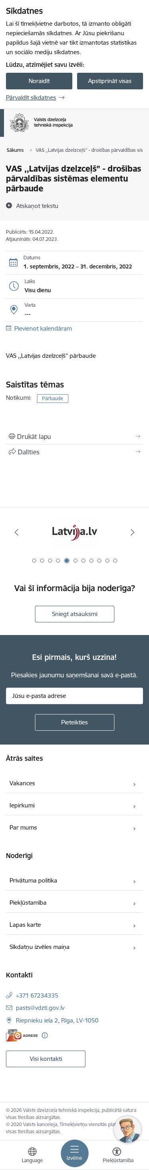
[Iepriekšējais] (16, 532)
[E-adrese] (22, 1035)
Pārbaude (52, 398)
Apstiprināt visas (110, 81)
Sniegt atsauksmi (74, 614)
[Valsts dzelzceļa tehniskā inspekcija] (72, 132)
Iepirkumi (22, 805)
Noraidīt (39, 81)
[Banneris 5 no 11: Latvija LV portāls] (75, 532)
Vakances (22, 783)
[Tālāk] (132, 532)
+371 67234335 (37, 995)
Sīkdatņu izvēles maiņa (40, 947)
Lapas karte (25, 924)
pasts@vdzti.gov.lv (40, 1007)
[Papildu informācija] (45, 1035)
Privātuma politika (33, 880)
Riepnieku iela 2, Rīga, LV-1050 (57, 1020)
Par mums (23, 827)
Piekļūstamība (28, 902)
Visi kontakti (46, 1058)
